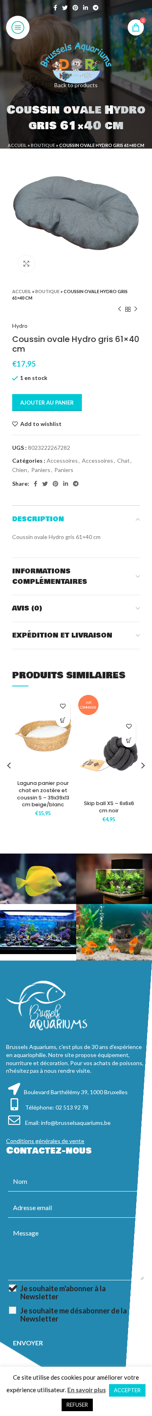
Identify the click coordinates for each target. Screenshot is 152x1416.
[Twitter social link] (65, 7)
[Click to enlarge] (26, 264)
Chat (123, 460)
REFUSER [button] (77, 1404)
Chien (19, 469)
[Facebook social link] (55, 7)
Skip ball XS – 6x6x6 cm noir (109, 807)
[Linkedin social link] (85, 7)
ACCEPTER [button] (127, 1390)
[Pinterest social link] (75, 7)
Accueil (17, 145)
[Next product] (136, 309)
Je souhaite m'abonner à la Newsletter (63, 1292)
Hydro (20, 325)
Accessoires (62, 460)
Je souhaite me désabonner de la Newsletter (73, 1315)
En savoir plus (86, 1389)
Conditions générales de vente (45, 1140)
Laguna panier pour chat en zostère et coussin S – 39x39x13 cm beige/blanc (43, 794)
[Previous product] (120, 309)
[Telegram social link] (95, 7)
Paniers (40, 469)
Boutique (43, 145)
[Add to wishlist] (63, 706)
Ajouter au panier (47, 402)
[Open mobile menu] (18, 27)
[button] (63, 720)
